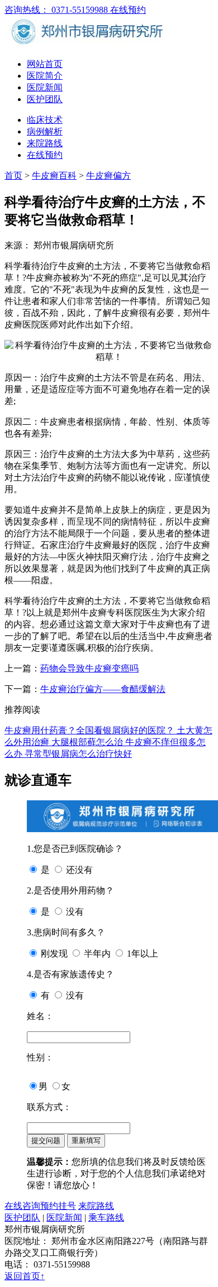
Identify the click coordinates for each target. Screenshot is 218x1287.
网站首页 (45, 64)
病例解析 (45, 131)
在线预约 (128, 10)
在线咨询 (22, 1206)
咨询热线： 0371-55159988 (57, 10)
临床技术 (45, 119)
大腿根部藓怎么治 (88, 742)
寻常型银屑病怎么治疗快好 (78, 753)
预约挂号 (58, 1206)
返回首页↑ (24, 1276)
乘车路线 (106, 1217)
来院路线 (45, 143)
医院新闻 (45, 87)
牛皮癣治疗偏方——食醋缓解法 (102, 689)
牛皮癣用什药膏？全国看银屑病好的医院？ (90, 730)
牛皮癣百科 (54, 175)
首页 (13, 175)
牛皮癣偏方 (108, 175)
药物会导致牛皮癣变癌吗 (89, 668)
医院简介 (45, 75)
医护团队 (45, 99)
